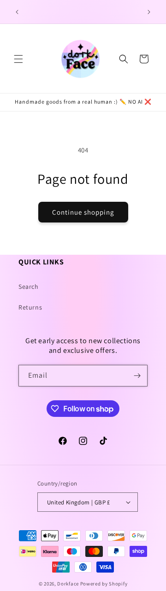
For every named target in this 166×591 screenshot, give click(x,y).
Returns (30, 307)
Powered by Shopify (104, 583)
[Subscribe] (137, 375)
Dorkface (68, 583)
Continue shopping (83, 212)
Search (28, 286)
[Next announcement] (149, 12)
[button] (18, 59)
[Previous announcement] (17, 12)
